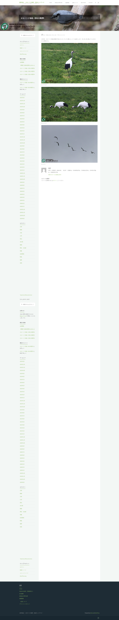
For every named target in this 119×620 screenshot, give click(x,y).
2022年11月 (22, 103)
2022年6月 (22, 118)
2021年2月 (22, 167)
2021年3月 (22, 164)
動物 (21, 229)
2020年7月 (22, 188)
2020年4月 (22, 197)
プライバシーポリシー (24, 604)
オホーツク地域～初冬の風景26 (27, 68)
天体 (21, 232)
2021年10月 (22, 143)
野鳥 (53, 35)
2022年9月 (22, 109)
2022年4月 (22, 124)
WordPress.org (23, 54)
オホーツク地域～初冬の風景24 (27, 74)
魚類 (21, 263)
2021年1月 (22, 170)
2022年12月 (22, 100)
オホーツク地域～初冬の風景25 (27, 71)
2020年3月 (22, 200)
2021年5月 (22, 158)
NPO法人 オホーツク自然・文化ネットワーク (31, 2)
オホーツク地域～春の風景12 (27, 82)
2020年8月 (22, 185)
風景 (55, 35)
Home (20, 589)
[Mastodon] (98, 3)
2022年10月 (22, 106)
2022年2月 (22, 131)
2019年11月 (22, 212)
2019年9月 (22, 218)
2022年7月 (22, 115)
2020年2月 (22, 203)
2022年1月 (22, 134)
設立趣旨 (21, 593)
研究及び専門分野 (23, 596)
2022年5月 (22, 121)
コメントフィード (24, 51)
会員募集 (22, 62)
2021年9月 (22, 146)
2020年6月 (22, 191)
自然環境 (83, 18)
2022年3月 (22, 128)
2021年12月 (22, 137)
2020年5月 (22, 194)
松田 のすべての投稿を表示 (54, 174)
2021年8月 (22, 149)
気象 (21, 251)
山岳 (21, 235)
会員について (23, 601)
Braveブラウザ (23, 316)
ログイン (55, 180)
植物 (21, 245)
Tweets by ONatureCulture (26, 295)
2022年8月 (22, 112)
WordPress (97, 613)
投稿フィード (23, 48)
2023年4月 (22, 97)
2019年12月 (22, 209)
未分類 (21, 242)
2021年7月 (22, 152)
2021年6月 (22, 155)
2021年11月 (22, 140)
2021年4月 (22, 161)
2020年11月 (22, 176)
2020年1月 (22, 206)
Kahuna (92, 613)
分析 (21, 226)
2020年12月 (22, 173)
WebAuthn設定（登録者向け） (26, 591)
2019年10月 (22, 215)
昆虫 (21, 239)
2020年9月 (22, 182)
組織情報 (21, 598)
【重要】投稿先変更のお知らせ (27, 65)
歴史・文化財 (23, 248)
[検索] (95, 2)
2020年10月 (22, 179)
